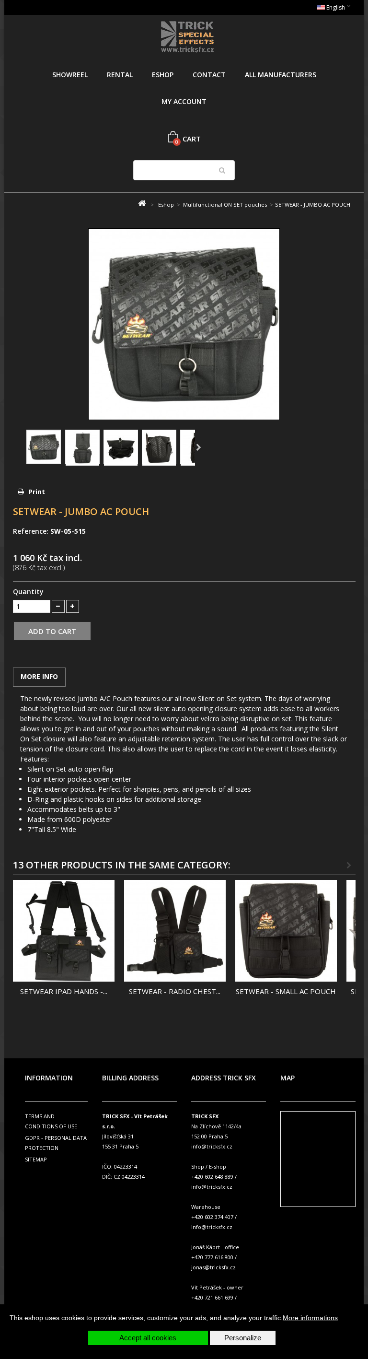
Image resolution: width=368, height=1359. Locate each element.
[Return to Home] (142, 204)
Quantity (28, 591)
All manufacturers (280, 74)
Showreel (70, 74)
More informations (310, 1318)
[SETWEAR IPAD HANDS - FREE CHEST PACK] (64, 931)
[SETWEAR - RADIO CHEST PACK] (175, 931)
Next (198, 448)
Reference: (30, 531)
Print (37, 491)
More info (39, 676)
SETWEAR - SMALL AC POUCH (286, 991)
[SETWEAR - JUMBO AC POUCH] (43, 447)
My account (184, 101)
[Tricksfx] (188, 38)
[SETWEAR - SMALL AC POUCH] (286, 931)
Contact (209, 74)
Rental (120, 74)
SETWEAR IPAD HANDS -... (63, 991)
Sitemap (36, 1159)
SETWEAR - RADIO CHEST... (174, 991)
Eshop (162, 74)
